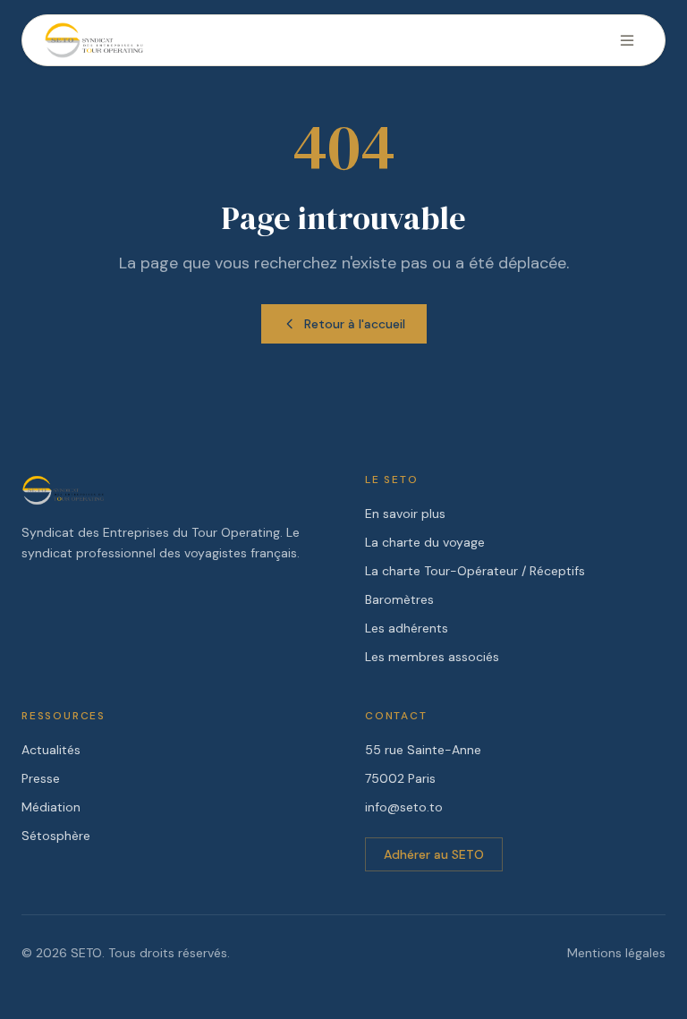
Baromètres (399, 599)
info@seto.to (404, 807)
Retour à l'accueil (354, 324)
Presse (40, 778)
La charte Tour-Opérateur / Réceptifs (475, 571)
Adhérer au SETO (434, 854)
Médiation (51, 807)
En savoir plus (405, 513)
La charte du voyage (425, 542)
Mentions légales (616, 953)
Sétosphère (55, 836)
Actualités (51, 750)
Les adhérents (406, 628)
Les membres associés (432, 657)
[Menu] (627, 40)
